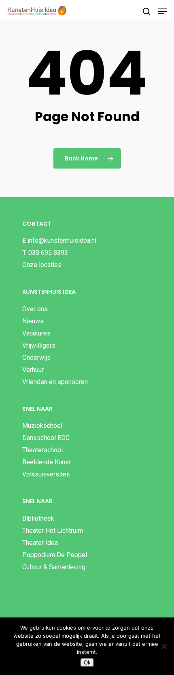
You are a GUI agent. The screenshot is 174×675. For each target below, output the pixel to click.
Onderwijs (36, 357)
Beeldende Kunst (46, 462)
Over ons (35, 309)
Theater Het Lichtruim (52, 530)
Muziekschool (42, 425)
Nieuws (33, 321)
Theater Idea (40, 543)
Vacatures (36, 333)
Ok (87, 663)
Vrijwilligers (38, 345)
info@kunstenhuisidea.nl (62, 240)
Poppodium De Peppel (54, 555)
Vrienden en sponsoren (55, 382)
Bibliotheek (38, 518)
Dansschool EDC (46, 438)
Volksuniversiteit (46, 474)
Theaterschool (42, 450)
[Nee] (164, 646)
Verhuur (33, 370)
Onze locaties (42, 265)
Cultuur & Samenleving (53, 567)
